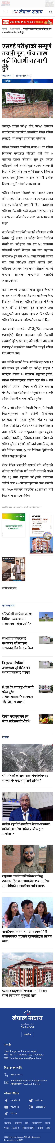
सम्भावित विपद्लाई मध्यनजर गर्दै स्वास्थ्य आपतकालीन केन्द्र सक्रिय (17, 643)
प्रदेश (48, 1128)
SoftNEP (19, 1140)
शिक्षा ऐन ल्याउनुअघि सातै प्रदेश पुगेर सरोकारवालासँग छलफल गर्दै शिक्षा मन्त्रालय (18, 695)
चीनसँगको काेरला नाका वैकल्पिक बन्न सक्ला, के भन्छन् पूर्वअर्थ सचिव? (25, 778)
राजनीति (7, 1123)
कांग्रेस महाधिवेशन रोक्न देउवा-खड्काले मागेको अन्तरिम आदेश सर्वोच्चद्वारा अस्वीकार (26, 829)
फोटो (6, 1128)
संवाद (47, 1123)
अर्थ (26, 1123)
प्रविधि (40, 1128)
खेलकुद (15, 1128)
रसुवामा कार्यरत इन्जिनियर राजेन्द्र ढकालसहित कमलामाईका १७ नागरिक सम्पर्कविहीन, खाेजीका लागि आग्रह (25, 881)
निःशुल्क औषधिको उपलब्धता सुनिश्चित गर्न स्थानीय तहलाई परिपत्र (16, 667)
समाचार (18, 1123)
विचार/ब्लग (37, 1123)
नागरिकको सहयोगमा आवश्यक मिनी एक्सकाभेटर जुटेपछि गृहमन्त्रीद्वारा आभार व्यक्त (27, 936)
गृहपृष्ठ (4, 29)
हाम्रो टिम (27, 1034)
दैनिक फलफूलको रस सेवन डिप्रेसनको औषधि (16, 719)
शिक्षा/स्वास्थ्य (15, 29)
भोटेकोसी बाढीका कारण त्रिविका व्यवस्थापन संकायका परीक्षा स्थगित (17, 619)
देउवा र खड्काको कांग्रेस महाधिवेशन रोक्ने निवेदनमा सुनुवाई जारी (24, 993)
